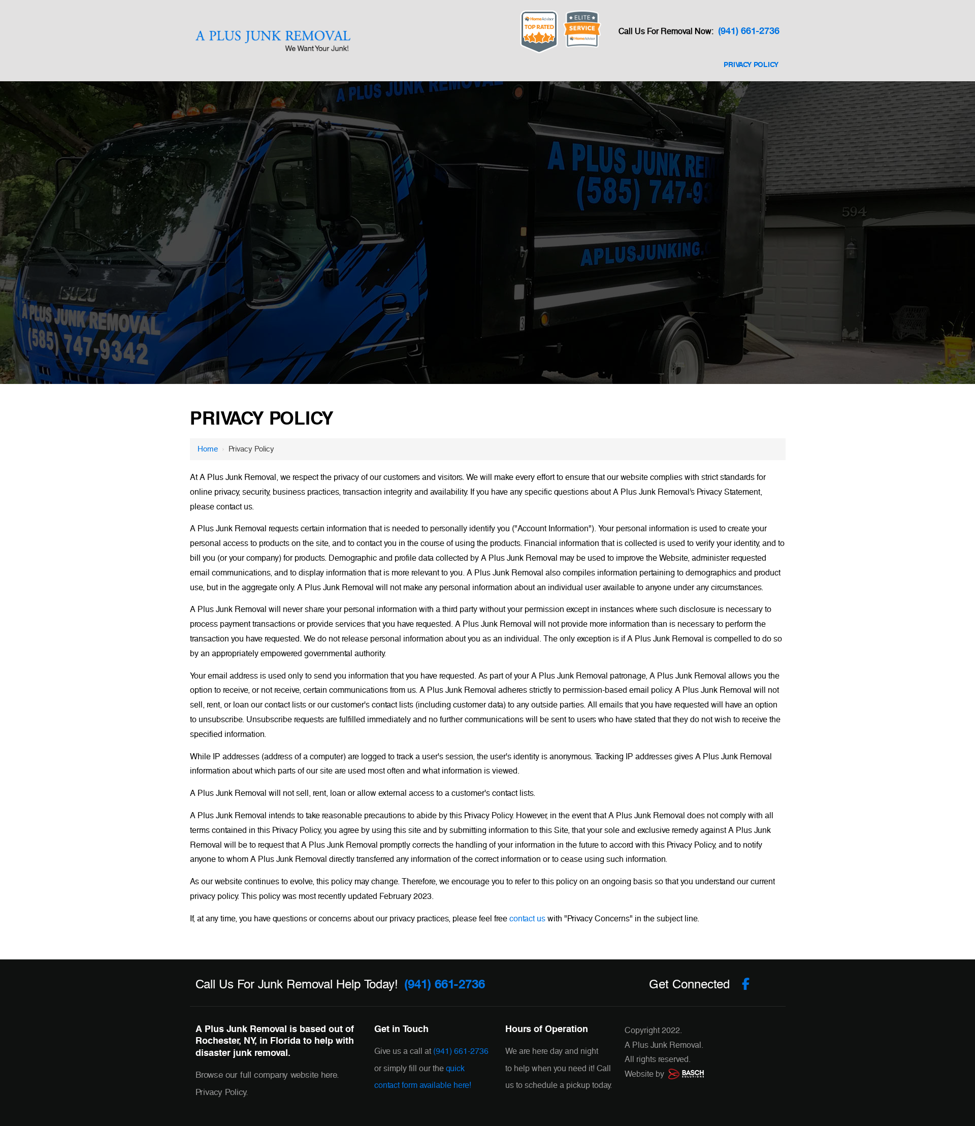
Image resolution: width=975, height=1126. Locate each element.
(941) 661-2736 (748, 31)
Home (208, 449)
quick (455, 1068)
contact (387, 1085)
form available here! (436, 1085)
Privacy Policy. (222, 1092)
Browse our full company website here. (267, 1075)
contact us (527, 918)
